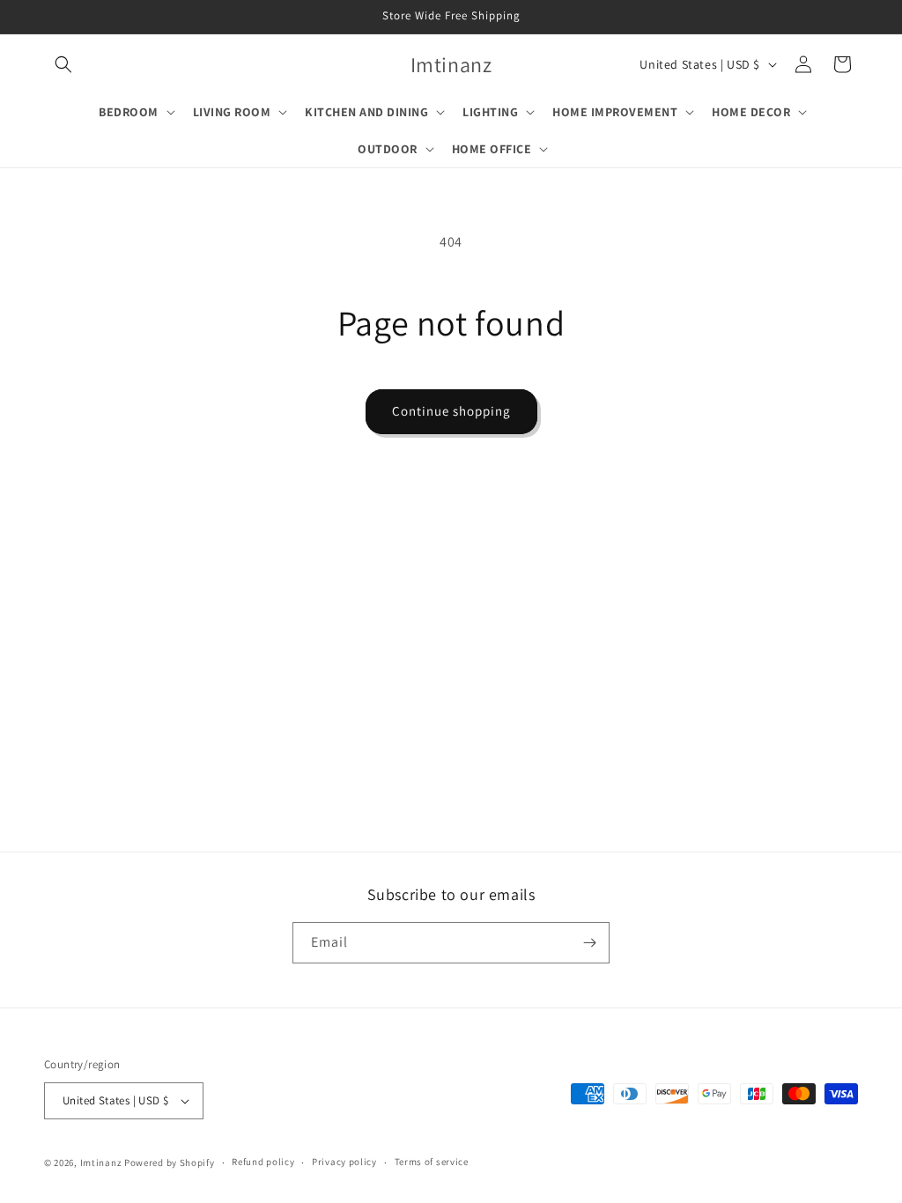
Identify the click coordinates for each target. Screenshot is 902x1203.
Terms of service (432, 1161)
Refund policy (263, 1161)
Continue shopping (451, 410)
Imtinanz (101, 1162)
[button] (63, 64)
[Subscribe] (589, 942)
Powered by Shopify (169, 1162)
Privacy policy (344, 1161)
